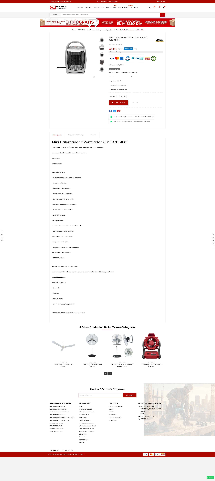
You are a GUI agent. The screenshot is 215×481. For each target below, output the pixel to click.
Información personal (116, 406)
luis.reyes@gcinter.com (148, 416)
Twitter (114, 111)
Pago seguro (83, 417)
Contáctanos (83, 437)
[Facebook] (63, 450)
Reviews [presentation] (93, 135)
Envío (81, 406)
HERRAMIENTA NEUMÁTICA (57, 415)
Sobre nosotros (84, 415)
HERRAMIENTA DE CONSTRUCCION (60, 420)
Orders (111, 409)
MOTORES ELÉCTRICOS (56, 428)
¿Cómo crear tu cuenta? (87, 431)
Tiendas (82, 442)
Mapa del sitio (83, 440)
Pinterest (119, 111)
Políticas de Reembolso (86, 423)
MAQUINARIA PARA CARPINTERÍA (59, 412)
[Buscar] (162, 15)
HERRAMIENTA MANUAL (56, 426)
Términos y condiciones (87, 412)
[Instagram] (72, 450)
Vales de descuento (115, 417)
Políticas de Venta (85, 420)
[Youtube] (66, 450)
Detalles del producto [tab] (76, 135)
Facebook (110, 111)
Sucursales (82, 434)
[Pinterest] (69, 450)
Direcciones (112, 415)
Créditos (111, 412)
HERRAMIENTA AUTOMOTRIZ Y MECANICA (62, 417)
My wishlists (113, 420)
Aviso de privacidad (85, 409)
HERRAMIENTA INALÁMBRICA (58, 409)
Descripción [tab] (57, 135)
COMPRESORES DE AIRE (56, 423)
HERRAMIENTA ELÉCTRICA (57, 406)
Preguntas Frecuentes (86, 428)
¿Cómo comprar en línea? (87, 426)
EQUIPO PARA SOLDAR (56, 431)
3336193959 (144, 419)
